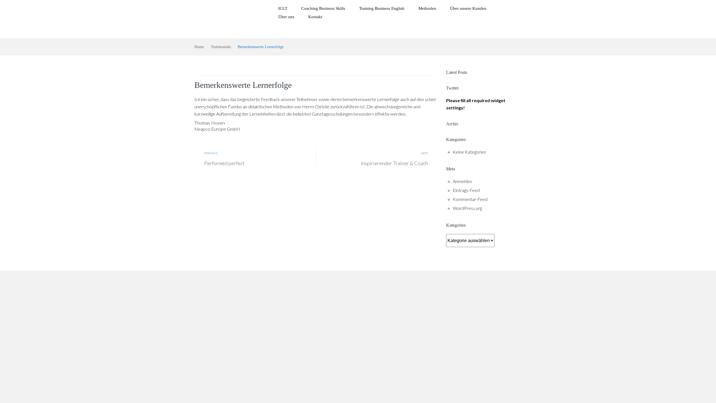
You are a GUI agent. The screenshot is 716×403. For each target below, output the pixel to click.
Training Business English (381, 8)
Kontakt (315, 17)
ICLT (203, 9)
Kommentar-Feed (470, 199)
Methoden (427, 8)
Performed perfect (224, 163)
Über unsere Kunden (468, 8)
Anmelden (462, 181)
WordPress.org (467, 208)
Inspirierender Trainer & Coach (394, 163)
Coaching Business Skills (323, 8)
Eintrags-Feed (466, 190)
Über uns (286, 17)
